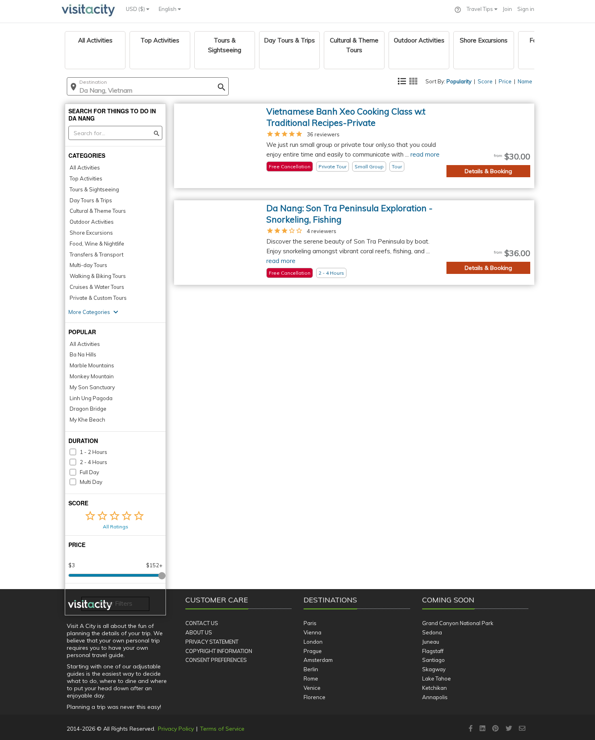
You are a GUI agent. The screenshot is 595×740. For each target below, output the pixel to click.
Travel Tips (480, 9)
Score (485, 81)
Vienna (312, 632)
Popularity (459, 81)
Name (525, 81)
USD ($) (136, 9)
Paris (310, 623)
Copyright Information (218, 651)
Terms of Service (222, 728)
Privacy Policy (176, 728)
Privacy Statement (211, 641)
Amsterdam (318, 660)
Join (507, 9)
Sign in (525, 9)
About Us (198, 632)
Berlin (311, 669)
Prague (313, 651)
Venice (312, 688)
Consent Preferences (216, 660)
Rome (311, 678)
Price (505, 81)
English (168, 9)
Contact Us (201, 623)
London (313, 641)
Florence (314, 697)
